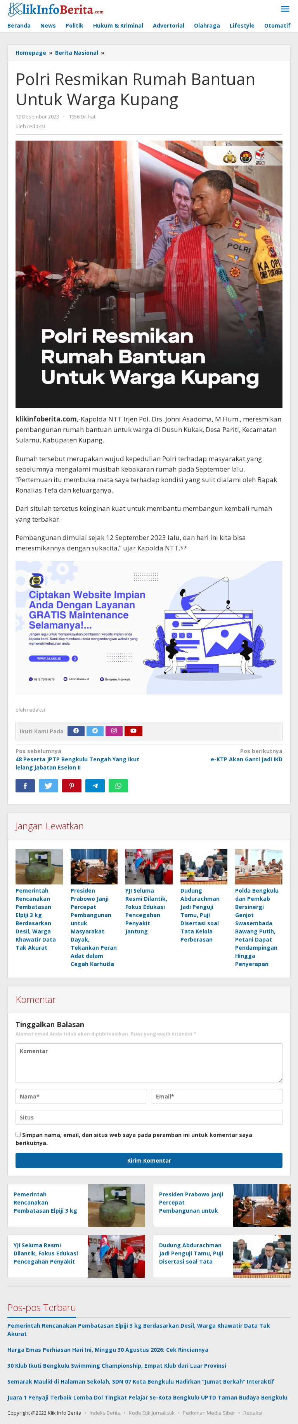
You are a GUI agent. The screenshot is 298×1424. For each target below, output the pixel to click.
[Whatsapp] (118, 785)
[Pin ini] (71, 785)
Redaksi (252, 1412)
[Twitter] (95, 731)
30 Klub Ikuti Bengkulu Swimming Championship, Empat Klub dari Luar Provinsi (116, 1365)
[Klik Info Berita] (55, 8)
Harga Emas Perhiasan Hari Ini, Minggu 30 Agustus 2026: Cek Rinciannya (107, 1349)
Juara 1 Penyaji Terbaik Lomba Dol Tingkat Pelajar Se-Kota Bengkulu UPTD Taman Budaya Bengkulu (147, 1397)
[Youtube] (133, 731)
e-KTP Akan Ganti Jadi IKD (246, 755)
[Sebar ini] (25, 785)
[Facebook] (76, 731)
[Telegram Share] (95, 785)
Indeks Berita (105, 1412)
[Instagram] (114, 731)
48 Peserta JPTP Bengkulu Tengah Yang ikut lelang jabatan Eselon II (77, 759)
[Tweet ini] (48, 785)
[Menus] (285, 9)
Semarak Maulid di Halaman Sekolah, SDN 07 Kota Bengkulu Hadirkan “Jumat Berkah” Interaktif (140, 1381)
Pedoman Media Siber (209, 1412)
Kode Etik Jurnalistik (152, 1412)
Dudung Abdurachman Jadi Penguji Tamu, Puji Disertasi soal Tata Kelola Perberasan (200, 915)
